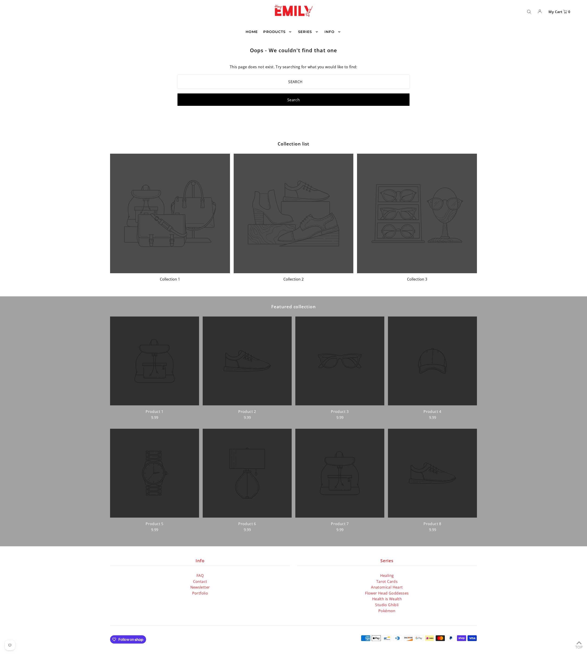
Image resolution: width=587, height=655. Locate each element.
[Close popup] (380, 276)
